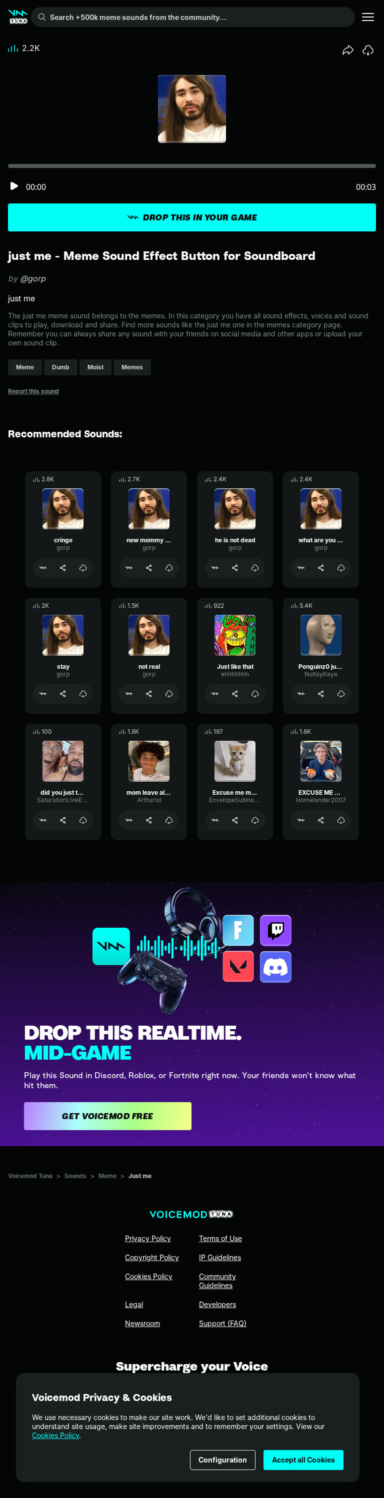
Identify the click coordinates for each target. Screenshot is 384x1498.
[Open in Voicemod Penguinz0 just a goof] (301, 694)
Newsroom (142, 1323)
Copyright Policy (152, 1257)
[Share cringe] (63, 568)
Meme (107, 1176)
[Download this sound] (368, 50)
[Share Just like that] (235, 694)
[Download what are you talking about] (341, 568)
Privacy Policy (148, 1238)
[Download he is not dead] (255, 568)
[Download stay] (83, 694)
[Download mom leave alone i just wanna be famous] (169, 820)
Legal (134, 1304)
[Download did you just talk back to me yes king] (83, 820)
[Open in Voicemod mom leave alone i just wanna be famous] (129, 820)
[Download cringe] (83, 568)
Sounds (75, 1176)
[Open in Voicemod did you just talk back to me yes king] (43, 820)
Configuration (222, 1460)
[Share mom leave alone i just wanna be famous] (149, 820)
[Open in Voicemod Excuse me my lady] (215, 820)
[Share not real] (149, 694)
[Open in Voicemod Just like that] (215, 694)
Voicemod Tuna (30, 1176)
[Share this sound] (348, 50)
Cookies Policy (55, 1435)
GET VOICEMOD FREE (108, 1116)
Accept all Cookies (303, 1460)
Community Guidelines (217, 1281)
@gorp (33, 278)
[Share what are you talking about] (321, 568)
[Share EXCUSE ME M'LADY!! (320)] (321, 820)
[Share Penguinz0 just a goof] (321, 694)
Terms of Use (220, 1238)
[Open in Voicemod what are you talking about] (301, 568)
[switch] (14, 186)
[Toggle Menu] (368, 17)
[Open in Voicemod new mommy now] (129, 568)
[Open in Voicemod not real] (129, 694)
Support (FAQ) (222, 1323)
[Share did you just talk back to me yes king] (63, 820)
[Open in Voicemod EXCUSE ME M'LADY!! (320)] (301, 820)
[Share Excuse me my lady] (235, 820)
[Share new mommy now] (149, 568)
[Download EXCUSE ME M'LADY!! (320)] (341, 820)
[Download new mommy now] (169, 568)
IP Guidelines (220, 1257)
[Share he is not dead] (235, 568)
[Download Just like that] (255, 694)
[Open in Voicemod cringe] (43, 568)
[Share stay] (63, 694)
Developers (217, 1304)
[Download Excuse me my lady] (255, 820)
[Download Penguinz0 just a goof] (341, 694)
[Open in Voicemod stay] (43, 694)
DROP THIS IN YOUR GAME (200, 217)
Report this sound (33, 391)
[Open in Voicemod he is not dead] (215, 568)
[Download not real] (169, 694)
